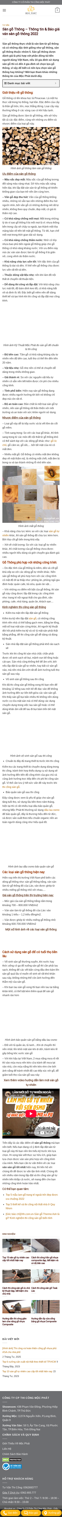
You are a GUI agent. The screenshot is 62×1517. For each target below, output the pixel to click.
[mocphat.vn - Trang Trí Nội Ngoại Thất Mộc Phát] (31, 10)
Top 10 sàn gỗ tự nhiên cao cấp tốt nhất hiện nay (27, 1371)
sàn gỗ (32, 618)
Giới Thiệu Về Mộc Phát (16, 1443)
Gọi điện (12, 1512)
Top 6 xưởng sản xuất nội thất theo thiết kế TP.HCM (29, 1361)
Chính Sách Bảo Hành (15, 1454)
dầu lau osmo (51, 810)
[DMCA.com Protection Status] (12, 1459)
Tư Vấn (5, 25)
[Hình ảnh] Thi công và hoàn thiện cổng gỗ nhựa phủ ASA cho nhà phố (29, 1350)
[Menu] (4, 10)
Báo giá (33, 1512)
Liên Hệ (6, 1449)
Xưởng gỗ (54, 1512)
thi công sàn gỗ (11, 787)
